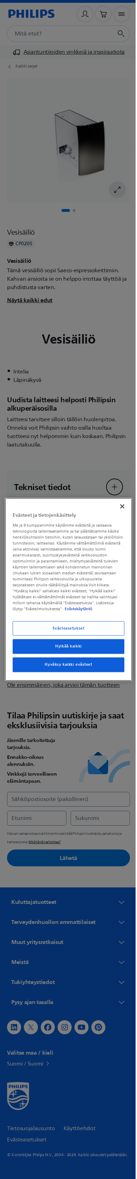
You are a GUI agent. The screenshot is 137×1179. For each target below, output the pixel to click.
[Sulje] (118, 503)
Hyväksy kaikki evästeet (66, 667)
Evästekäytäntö (65, 611)
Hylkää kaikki (66, 649)
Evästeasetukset (66, 631)
